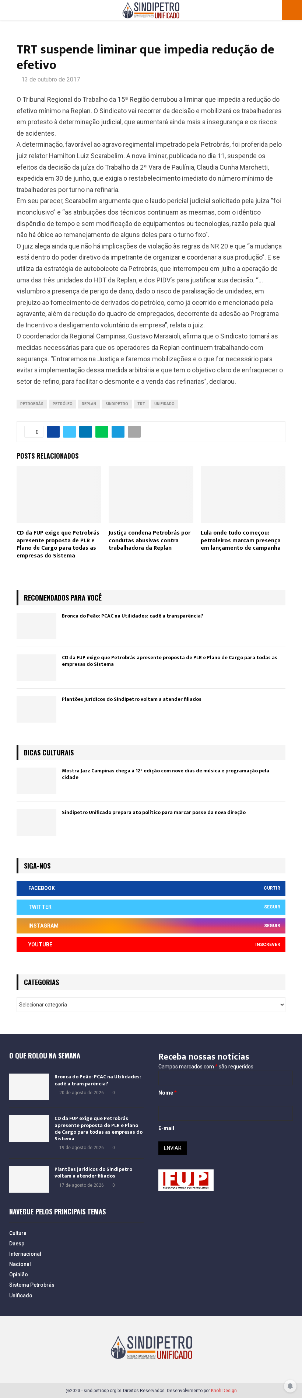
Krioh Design (224, 1390)
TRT (141, 404)
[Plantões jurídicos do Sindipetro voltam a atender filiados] (36, 709)
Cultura (18, 1233)
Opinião (18, 1274)
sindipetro (116, 404)
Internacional (25, 1254)
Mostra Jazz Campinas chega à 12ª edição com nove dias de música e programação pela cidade (165, 774)
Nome (167, 1093)
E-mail (166, 1128)
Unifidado (164, 404)
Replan (89, 404)
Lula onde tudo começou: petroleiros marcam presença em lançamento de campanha (241, 540)
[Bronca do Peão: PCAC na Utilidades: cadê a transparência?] (36, 626)
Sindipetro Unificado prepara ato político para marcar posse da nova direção (154, 812)
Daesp (16, 1243)
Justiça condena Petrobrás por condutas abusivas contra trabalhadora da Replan (149, 540)
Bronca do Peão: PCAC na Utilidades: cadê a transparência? (132, 616)
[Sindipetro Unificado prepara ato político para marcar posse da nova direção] (36, 822)
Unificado (20, 1295)
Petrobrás (31, 404)
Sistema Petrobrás (32, 1285)
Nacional (20, 1264)
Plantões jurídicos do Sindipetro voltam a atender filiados (131, 699)
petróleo (63, 404)
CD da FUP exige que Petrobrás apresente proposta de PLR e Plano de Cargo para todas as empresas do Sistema (58, 544)
